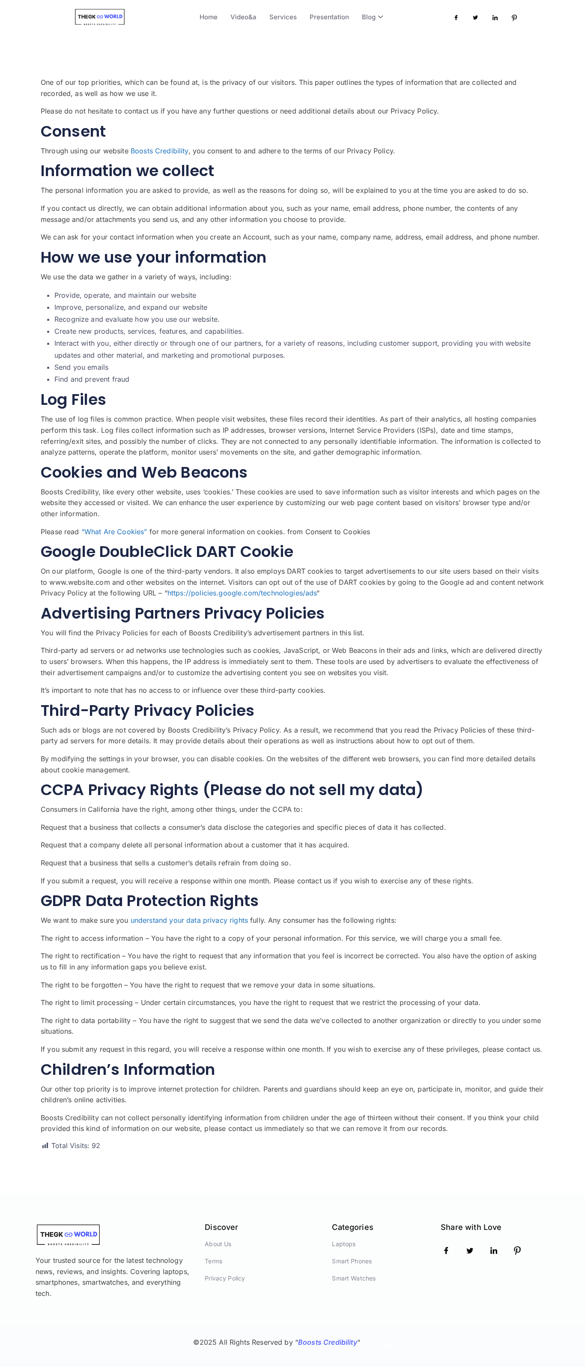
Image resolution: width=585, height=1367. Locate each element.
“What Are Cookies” (114, 531)
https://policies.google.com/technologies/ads (242, 593)
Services (283, 17)
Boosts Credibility (159, 151)
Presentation (329, 17)
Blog (369, 17)
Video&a (243, 17)
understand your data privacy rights (189, 920)
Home (209, 17)
